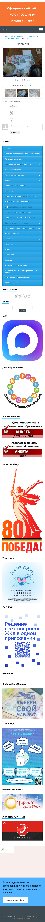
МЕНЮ (5, 29)
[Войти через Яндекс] (11, 117)
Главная (5, 36)
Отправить (15, 132)
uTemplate (35, 917)
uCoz (31, 919)
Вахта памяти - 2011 (31, 36)
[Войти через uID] (11, 109)
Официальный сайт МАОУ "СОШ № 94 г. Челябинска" (22, 8)
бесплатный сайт (23, 919)
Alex (31, 85)
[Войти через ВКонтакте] (11, 113)
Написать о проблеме (15, 900)
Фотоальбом (16, 36)
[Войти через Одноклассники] (11, 121)
